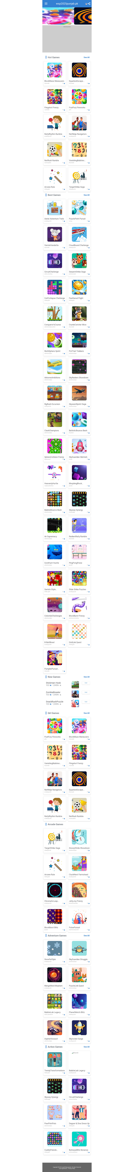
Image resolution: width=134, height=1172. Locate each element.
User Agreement (63, 1168)
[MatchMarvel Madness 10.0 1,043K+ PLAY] (75, 697)
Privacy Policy (71, 1168)
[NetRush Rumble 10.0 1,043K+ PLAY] (75, 706)
